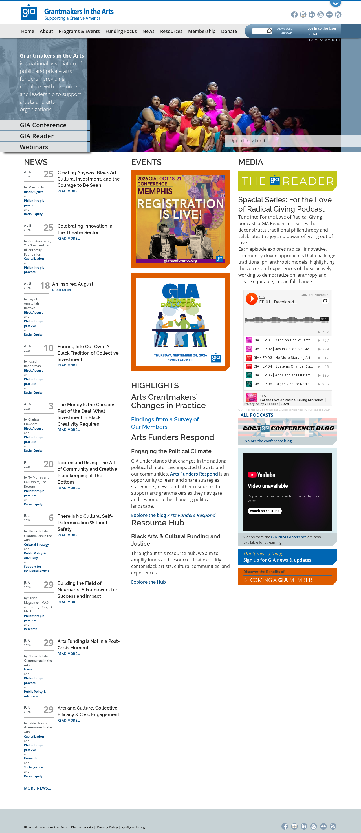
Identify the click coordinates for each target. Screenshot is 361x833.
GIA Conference (43, 125)
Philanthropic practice (34, 202)
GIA (240, 409)
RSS (338, 14)
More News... (37, 788)
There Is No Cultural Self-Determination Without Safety (85, 523)
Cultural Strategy (36, 544)
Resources (171, 31)
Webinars (34, 147)
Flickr (329, 14)
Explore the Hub (148, 582)
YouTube (320, 14)
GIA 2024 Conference (289, 536)
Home (27, 31)
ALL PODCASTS (257, 415)
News (148, 31)
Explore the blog (173, 515)
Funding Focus (121, 31)
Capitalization (34, 258)
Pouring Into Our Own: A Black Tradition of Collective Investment (88, 353)
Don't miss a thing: (277, 556)
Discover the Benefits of (277, 576)
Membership (201, 31)
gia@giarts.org (133, 827)
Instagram (303, 14)
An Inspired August (72, 284)
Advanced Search (284, 30)
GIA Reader (37, 136)
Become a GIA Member (323, 40)
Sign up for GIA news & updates (277, 560)
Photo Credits (82, 827)
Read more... (69, 191)
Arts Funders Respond (194, 474)
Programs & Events (79, 31)
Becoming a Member (277, 580)
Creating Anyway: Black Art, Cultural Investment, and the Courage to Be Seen (89, 179)
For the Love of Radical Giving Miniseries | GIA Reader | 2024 (288, 409)
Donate (229, 31)
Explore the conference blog (267, 440)
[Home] (67, 12)
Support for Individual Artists (36, 568)
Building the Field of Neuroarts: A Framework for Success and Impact (87, 590)
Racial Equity (33, 214)
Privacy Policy (107, 827)
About (46, 31)
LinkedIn (312, 14)
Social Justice (33, 767)
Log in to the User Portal (321, 31)
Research (30, 629)
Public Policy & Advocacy (35, 555)
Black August (33, 192)
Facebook (294, 14)
